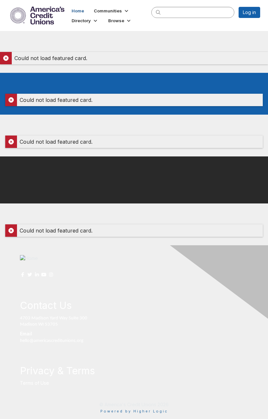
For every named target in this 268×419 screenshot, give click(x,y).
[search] (158, 12)
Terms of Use (34, 383)
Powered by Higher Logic (134, 411)
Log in (249, 12)
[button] (111, 11)
